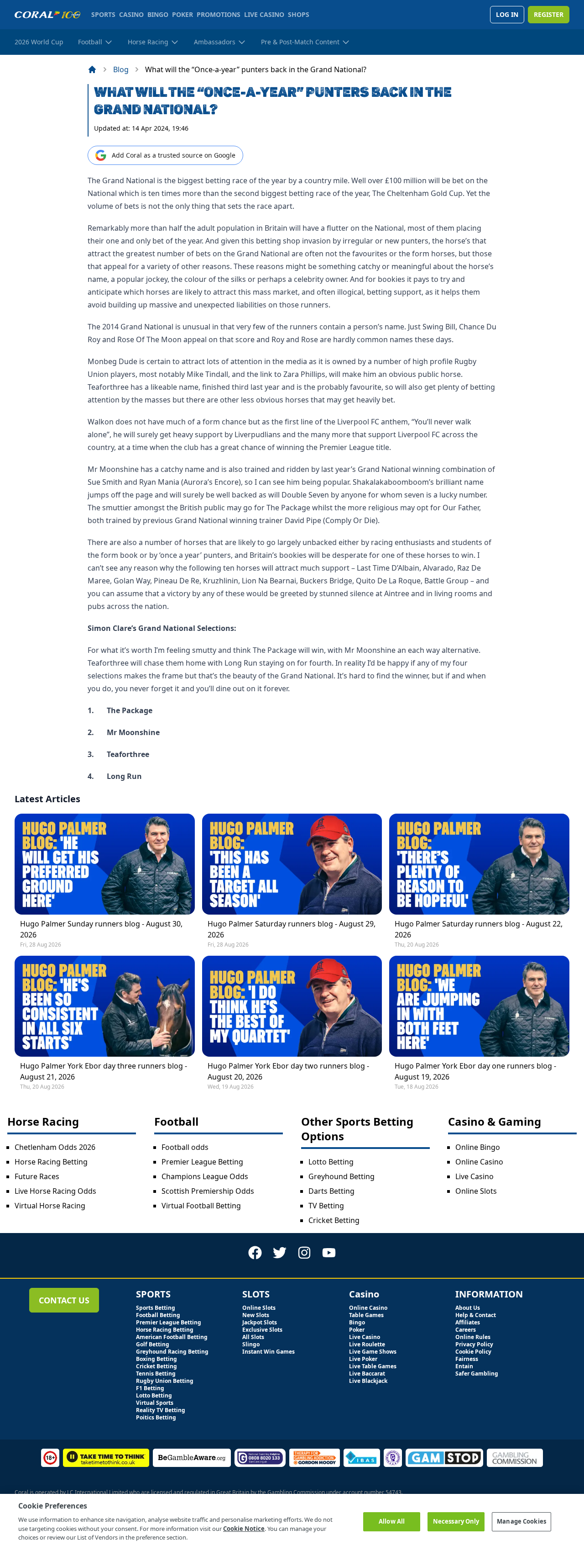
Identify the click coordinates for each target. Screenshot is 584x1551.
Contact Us (64, 1300)
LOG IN (507, 14)
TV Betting (326, 1206)
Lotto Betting (331, 1162)
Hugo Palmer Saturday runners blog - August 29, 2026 (291, 929)
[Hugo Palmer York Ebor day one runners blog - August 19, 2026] (479, 1006)
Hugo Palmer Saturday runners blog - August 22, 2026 (479, 929)
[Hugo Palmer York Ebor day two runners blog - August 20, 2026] (292, 1006)
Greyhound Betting (341, 1176)
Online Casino (479, 1162)
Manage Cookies (521, 1521)
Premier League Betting (202, 1162)
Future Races (37, 1176)
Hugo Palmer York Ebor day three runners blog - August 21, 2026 (103, 1071)
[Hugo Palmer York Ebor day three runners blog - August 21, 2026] (105, 1006)
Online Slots (476, 1191)
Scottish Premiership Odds (208, 1191)
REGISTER (548, 14)
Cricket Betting (334, 1220)
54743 (394, 1492)
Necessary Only (456, 1521)
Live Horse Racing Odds (55, 1191)
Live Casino (474, 1176)
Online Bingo (477, 1147)
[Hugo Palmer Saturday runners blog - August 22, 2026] (479, 864)
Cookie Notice (244, 1528)
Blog (121, 69)
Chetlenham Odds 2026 (55, 1147)
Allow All (392, 1521)
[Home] (92, 69)
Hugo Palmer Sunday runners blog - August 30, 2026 (101, 929)
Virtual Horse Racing (50, 1206)
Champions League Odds (205, 1176)
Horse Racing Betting (51, 1162)
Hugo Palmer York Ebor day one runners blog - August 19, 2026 (475, 1071)
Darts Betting (331, 1191)
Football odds (185, 1147)
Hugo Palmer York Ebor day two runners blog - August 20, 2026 (288, 1071)
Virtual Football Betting (201, 1206)
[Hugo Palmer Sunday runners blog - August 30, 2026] (105, 864)
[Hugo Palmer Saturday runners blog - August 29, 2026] (292, 864)
